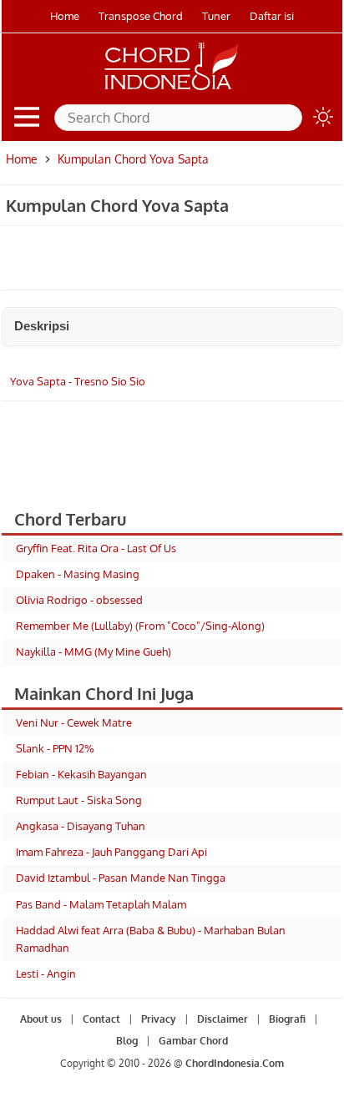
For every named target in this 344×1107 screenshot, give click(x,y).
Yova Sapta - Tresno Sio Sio (77, 381)
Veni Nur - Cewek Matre (74, 722)
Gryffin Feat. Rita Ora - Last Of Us (96, 548)
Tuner (216, 16)
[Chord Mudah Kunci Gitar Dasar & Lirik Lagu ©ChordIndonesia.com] (172, 90)
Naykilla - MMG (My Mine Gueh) (93, 651)
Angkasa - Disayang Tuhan (80, 826)
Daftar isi (272, 16)
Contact (101, 1019)
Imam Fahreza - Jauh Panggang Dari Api (111, 851)
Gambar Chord (193, 1040)
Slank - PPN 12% (55, 748)
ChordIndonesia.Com (234, 1063)
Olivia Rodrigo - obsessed (79, 599)
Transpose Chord (141, 16)
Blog (127, 1040)
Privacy (158, 1019)
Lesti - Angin (46, 973)
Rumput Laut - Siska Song (79, 800)
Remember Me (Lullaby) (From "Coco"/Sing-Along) (140, 625)
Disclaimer (222, 1019)
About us (41, 1019)
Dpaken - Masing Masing (77, 574)
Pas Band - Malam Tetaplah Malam (101, 904)
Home (64, 16)
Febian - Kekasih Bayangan (81, 774)
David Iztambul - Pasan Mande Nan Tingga (120, 877)
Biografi (287, 1019)
